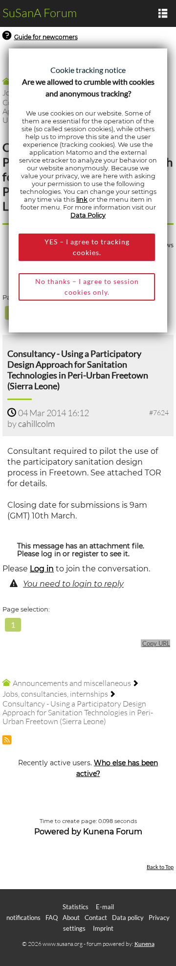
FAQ (51, 917)
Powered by (57, 831)
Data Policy (88, 215)
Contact (96, 917)
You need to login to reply (73, 584)
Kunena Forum (112, 831)
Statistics (75, 907)
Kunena (144, 944)
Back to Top (160, 867)
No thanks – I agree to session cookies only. (87, 286)
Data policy (128, 917)
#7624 (159, 412)
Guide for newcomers (46, 37)
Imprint (103, 928)
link (82, 199)
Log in (42, 568)
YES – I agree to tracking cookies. (87, 247)
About (71, 917)
